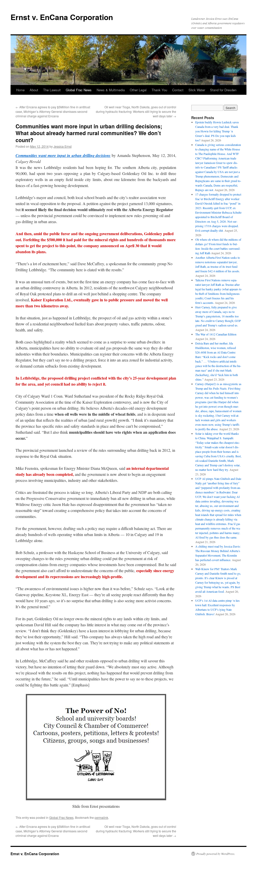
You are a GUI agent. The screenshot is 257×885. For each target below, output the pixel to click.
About (34, 89)
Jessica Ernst (62, 146)
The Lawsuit (52, 89)
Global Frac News (79, 89)
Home (20, 89)
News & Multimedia (111, 89)
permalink (101, 817)
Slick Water (196, 89)
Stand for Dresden (223, 89)
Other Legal (138, 89)
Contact (177, 89)
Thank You (159, 89)
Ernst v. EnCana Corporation (62, 17)
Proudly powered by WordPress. (215, 854)
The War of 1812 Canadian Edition (215, 334)
